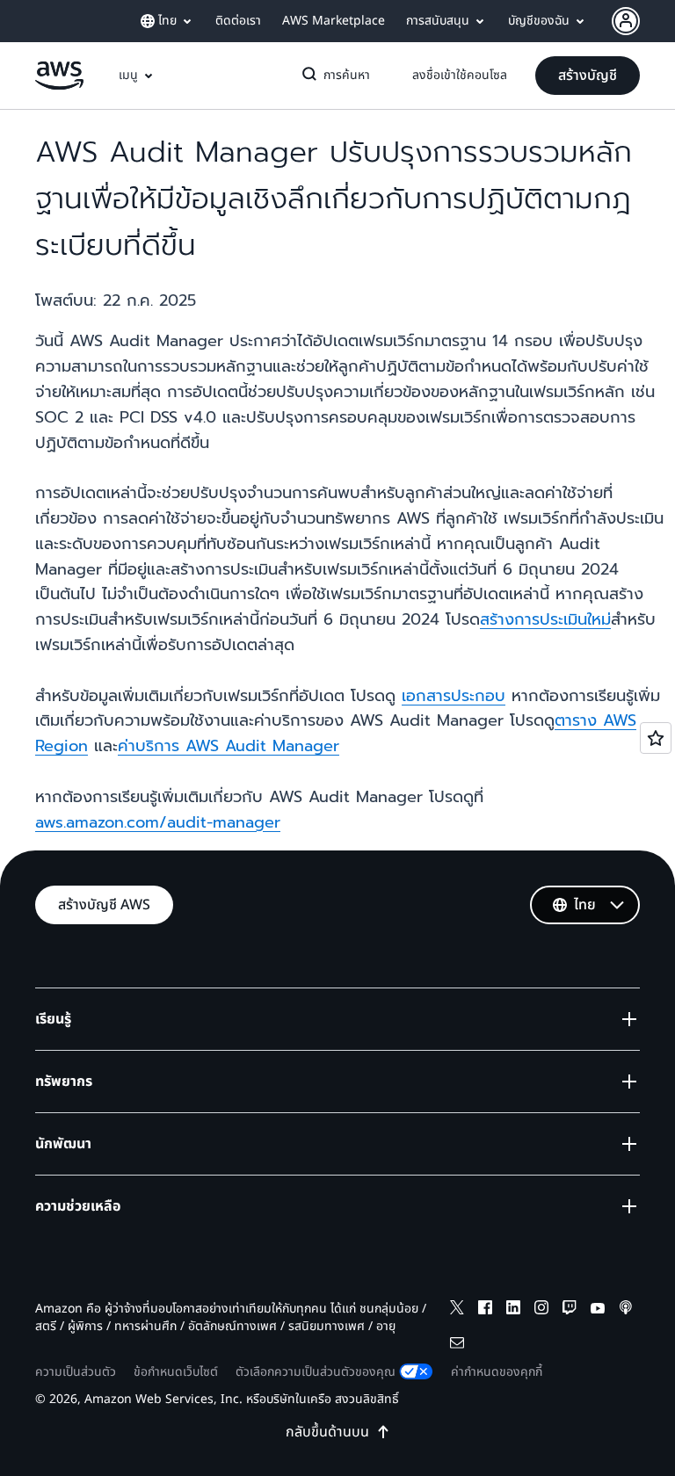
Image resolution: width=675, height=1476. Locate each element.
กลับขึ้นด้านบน (327, 1432)
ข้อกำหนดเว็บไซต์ (176, 1372)
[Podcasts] (626, 1310)
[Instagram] (541, 1310)
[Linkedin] (513, 1310)
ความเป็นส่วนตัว (75, 1372)
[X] (457, 1310)
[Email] (457, 1345)
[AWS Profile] (626, 21)
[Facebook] (485, 1310)
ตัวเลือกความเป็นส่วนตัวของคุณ (316, 1372)
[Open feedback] (655, 738)
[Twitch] (569, 1310)
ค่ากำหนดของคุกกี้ (496, 1372)
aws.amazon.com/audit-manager (157, 822)
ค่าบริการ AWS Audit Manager (228, 746)
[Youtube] (598, 1310)
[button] (587, 75)
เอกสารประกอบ (453, 696)
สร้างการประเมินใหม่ (545, 619)
